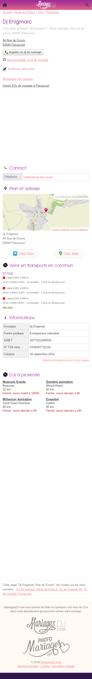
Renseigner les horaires (18, 79)
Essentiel (52, 399)
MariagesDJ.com (51, 662)
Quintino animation (59, 382)
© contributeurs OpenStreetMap (71, 196)
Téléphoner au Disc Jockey (38, 177)
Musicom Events (14, 382)
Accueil (5, 5)
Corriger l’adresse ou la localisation (70, 229)
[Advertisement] (46, 533)
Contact (45, 666)
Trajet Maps (71, 253)
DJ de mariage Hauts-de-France (36, 589)
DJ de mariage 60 (70, 589)
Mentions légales (28, 666)
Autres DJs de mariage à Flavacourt (26, 85)
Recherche (87, 5)
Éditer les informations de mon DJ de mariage (65, 360)
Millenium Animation (17, 399)
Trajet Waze (26, 253)
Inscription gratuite (63, 666)
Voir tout (8, 307)
